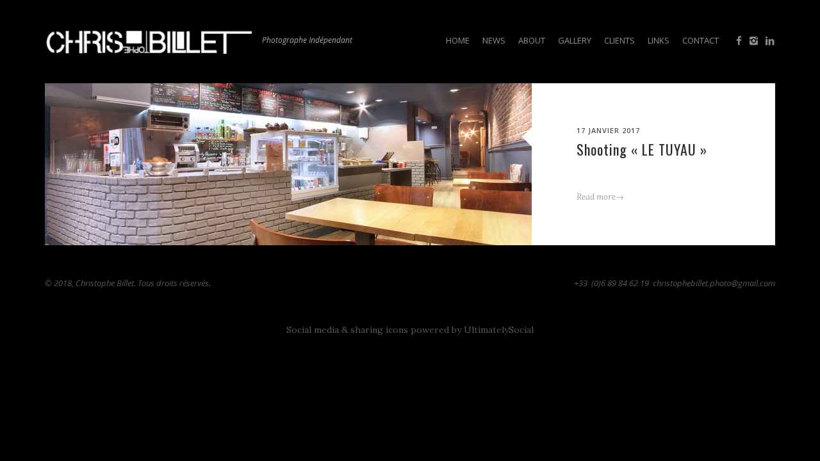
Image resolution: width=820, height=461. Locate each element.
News (493, 40)
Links (658, 40)
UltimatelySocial (499, 330)
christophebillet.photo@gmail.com (714, 283)
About (531, 40)
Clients (619, 40)
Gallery (574, 40)
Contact (700, 40)
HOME (458, 40)
